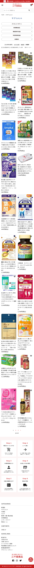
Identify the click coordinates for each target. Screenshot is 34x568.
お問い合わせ (5, 541)
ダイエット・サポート (17, 24)
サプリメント (9, 15)
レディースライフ (5, 520)
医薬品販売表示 (5, 548)
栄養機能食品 (16, 27)
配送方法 (3, 537)
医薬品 (3, 507)
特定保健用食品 (17, 35)
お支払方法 (4, 539)
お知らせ (3, 530)
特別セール (4, 522)
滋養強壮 (17, 39)
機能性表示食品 (17, 31)
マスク (3, 514)
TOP (2, 15)
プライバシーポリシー (7, 550)
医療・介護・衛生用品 (7, 516)
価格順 (22, 44)
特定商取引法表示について (8, 546)
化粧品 (3, 511)
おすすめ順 (17, 44)
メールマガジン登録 (6, 543)
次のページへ (28, 47)
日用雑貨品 (4, 518)
